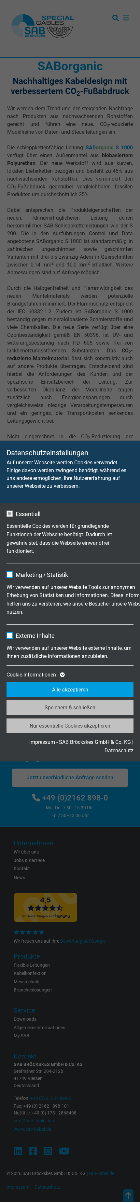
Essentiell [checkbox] (28, 514)
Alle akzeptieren (70, 690)
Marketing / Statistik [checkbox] (42, 574)
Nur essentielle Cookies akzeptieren (70, 726)
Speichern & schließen (70, 707)
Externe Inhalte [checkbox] (35, 635)
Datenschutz (119, 750)
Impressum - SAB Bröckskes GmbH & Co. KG (80, 742)
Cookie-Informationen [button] (32, 675)
